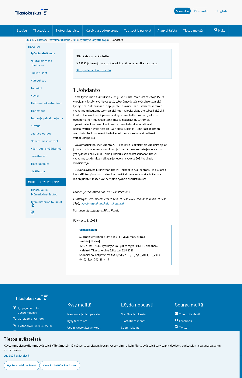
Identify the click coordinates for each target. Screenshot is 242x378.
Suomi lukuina (130, 327)
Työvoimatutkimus (59, 39)
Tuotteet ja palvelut (137, 30)
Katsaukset (38, 80)
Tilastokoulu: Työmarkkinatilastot (44, 192)
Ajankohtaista (167, 30)
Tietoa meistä (193, 30)
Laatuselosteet (41, 133)
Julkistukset (39, 73)
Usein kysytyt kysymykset (84, 327)
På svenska (202, 11)
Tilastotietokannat (133, 321)
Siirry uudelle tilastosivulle (93, 70)
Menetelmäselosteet (44, 141)
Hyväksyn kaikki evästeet (21, 365)
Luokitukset (39, 156)
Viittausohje (87, 230)
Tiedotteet (38, 110)
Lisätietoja (38, 171)
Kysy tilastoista (77, 321)
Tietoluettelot (40, 163)
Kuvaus (35, 126)
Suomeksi (182, 11)
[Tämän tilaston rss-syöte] (47, 214)
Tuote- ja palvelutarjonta (47, 118)
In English (220, 11)
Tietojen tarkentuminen (46, 103)
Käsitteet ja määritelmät (47, 148)
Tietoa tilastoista (67, 30)
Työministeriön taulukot (46, 202)
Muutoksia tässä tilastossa (41, 63)
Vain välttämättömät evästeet (60, 365)
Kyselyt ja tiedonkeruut (102, 30)
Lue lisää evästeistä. (16, 355)
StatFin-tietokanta (133, 314)
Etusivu (21, 30)
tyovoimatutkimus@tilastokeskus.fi (102, 203)
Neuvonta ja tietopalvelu (83, 314)
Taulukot (36, 88)
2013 (75, 39)
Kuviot (35, 95)
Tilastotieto (41, 30)
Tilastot (41, 39)
